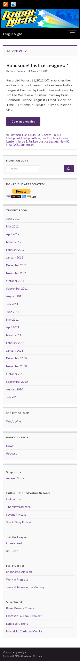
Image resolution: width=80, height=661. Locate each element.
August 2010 (14, 389)
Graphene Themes (31, 656)
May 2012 (12, 226)
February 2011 (15, 342)
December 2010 (16, 358)
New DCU (12, 144)
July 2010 (12, 397)
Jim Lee (33, 141)
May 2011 (12, 319)
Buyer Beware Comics (20, 608)
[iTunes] (13, 3)
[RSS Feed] (5, 3)
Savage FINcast (16, 514)
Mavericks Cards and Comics (24, 631)
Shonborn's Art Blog (19, 571)
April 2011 (12, 327)
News (10, 445)
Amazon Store (15, 478)
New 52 (65, 141)
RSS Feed (12, 551)
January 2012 (14, 257)
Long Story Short (17, 623)
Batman (16, 135)
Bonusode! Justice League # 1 (37, 65)
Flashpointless (30, 138)
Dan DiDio (29, 135)
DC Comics (44, 135)
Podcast (21, 70)
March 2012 (13, 242)
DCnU (57, 135)
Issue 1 (22, 141)
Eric (12, 70)
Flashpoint (13, 138)
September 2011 (17, 288)
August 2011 (14, 296)
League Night (12, 34)
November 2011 (16, 273)
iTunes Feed (14, 543)
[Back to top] (71, 652)
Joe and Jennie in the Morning (25, 587)
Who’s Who (13, 421)
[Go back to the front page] (40, 18)
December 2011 (16, 265)
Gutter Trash (14, 499)
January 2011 (14, 350)
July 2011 (12, 304)
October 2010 (15, 374)
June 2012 (12, 218)
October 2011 (15, 280)
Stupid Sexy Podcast (19, 522)
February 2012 (15, 249)
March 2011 (13, 335)
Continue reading (23, 121)
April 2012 (12, 234)
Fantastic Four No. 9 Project (24, 616)
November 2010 (16, 366)
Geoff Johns (49, 138)
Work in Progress (17, 579)
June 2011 (12, 311)
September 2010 (17, 381)
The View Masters (18, 506)
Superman (27, 144)
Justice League (48, 141)
